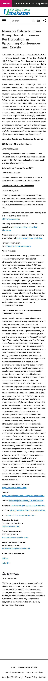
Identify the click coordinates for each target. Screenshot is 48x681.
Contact (42, 677)
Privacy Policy (31, 677)
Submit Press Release (15, 672)
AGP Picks (5, 4)
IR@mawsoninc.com (10, 526)
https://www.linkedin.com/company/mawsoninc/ (23, 496)
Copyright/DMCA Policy (12, 677)
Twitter (5, 558)
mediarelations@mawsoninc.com (16, 548)
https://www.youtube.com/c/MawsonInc (27, 510)
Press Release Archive (27, 667)
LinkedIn (5, 563)
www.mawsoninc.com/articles (29, 238)
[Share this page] (44, 20)
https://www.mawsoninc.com (18, 246)
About (13, 667)
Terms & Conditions (34, 672)
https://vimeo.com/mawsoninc (21, 515)
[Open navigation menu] (4, 20)
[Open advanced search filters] (38, 20)
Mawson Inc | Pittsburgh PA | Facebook (28, 505)
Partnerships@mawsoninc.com (15, 537)
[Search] (33, 20)
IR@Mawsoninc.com (10, 219)
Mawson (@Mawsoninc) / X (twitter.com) (26, 500)
